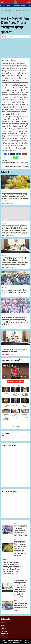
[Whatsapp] (15, 157)
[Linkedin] (18, 154)
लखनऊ (15, 523)
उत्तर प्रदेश (2, 5)
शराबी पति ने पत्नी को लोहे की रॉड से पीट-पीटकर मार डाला (15, 161)
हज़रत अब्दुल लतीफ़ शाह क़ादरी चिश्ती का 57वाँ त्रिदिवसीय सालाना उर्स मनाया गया (15, 278)
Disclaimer (4, 631)
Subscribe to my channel (16, 381)
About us (3, 625)
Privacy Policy (4, 622)
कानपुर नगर (9, 5)
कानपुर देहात (17, 5)
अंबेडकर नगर (24, 5)
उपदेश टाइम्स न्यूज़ (5, 36)
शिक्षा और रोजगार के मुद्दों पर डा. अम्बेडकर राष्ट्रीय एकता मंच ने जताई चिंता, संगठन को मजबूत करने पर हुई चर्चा (7, 529)
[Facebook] (6, 154)
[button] (17, 385)
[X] (12, 154)
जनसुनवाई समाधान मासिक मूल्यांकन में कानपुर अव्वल (17, 165)
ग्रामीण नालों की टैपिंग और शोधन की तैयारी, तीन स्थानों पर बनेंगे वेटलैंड (15, 338)
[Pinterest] (24, 154)
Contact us (4, 628)
